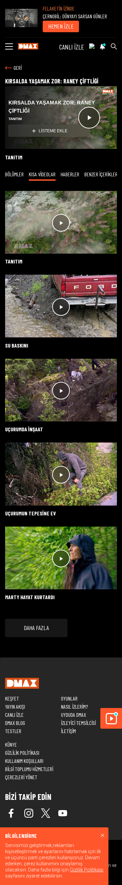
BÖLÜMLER (14, 174)
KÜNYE (11, 744)
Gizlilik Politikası (86, 869)
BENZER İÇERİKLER (101, 174)
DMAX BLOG (15, 723)
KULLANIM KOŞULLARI (24, 761)
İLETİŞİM (68, 731)
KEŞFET (12, 698)
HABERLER (70, 174)
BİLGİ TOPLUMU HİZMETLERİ (29, 769)
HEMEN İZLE (61, 26)
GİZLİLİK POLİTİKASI (22, 752)
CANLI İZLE (71, 47)
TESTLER (13, 731)
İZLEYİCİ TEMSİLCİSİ (78, 723)
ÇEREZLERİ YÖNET (21, 777)
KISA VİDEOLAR (42, 174)
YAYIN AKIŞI (15, 706)
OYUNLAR (69, 698)
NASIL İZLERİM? (74, 706)
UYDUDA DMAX (73, 714)
